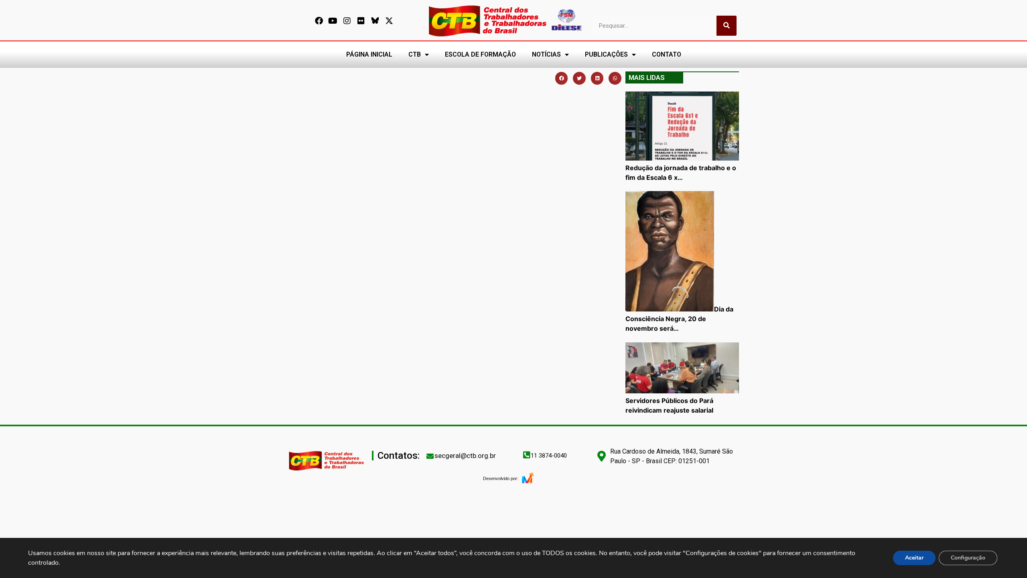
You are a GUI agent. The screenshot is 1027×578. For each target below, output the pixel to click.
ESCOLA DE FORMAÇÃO (480, 54)
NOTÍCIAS (546, 54)
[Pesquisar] (726, 26)
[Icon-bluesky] (375, 20)
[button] (561, 78)
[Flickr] (361, 20)
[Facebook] (319, 20)
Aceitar (914, 558)
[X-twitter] (389, 20)
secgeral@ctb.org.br (465, 456)
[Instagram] (347, 20)
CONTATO (666, 54)
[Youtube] (333, 20)
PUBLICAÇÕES (606, 54)
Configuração (968, 558)
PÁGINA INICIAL (369, 54)
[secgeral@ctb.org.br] (430, 456)
